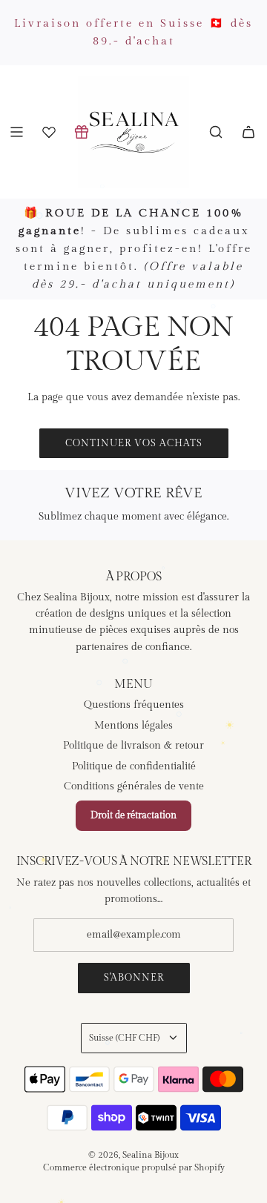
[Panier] (248, 132)
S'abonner (134, 978)
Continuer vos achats (133, 443)
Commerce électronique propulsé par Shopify (134, 1167)
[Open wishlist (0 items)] (49, 132)
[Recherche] (216, 132)
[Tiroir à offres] (81, 132)
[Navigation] (16, 132)
